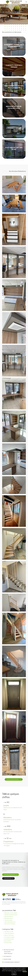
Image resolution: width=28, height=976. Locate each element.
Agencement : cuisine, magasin (10, 912)
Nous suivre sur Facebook (9, 923)
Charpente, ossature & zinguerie (10, 914)
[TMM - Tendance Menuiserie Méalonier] (14, 2)
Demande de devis (8, 942)
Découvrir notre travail (8, 935)
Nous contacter (7, 940)
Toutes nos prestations (9, 933)
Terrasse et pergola (8, 920)
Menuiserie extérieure (8, 916)
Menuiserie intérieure (8, 918)
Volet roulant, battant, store (9, 922)
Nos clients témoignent (9, 939)
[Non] (24, 971)
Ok (14, 974)
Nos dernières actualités (9, 937)
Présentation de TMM (8, 931)
